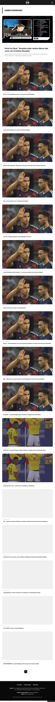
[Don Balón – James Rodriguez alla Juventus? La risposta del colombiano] (27, 399)
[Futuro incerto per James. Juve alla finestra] (27, 293)
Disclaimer (35, 684)
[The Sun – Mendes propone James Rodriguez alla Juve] (27, 222)
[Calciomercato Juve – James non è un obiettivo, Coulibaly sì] (27, 471)
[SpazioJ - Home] (27, 2)
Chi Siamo (19, 684)
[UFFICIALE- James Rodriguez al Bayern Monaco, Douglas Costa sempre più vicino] (27, 435)
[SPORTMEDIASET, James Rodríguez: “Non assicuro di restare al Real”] (27, 649)
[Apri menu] (52, 2)
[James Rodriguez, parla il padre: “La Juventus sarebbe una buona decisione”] (27, 257)
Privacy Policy (27, 684)
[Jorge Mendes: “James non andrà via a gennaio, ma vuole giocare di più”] (27, 577)
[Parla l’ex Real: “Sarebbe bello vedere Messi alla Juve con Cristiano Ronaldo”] (27, 38)
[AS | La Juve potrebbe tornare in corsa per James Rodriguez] (27, 79)
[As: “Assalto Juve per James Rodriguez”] (27, 613)
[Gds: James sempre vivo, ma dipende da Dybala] (27, 186)
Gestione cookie (51, 700)
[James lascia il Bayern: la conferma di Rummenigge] (27, 115)
